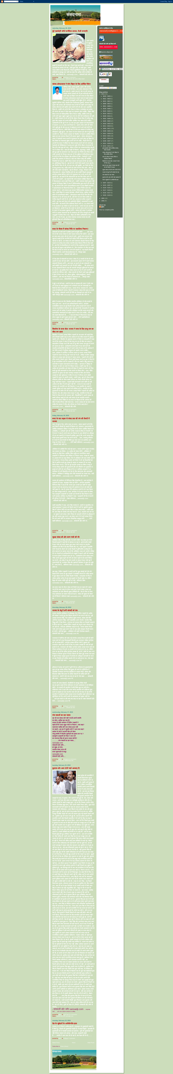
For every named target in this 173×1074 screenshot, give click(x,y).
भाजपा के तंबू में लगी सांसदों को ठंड (64, 610)
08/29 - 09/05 (107, 96)
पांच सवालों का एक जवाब (61, 715)
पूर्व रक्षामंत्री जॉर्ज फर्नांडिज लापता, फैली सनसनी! (70, 31)
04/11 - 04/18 (107, 126)
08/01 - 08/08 (107, 106)
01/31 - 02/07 (107, 185)
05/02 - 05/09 (107, 118)
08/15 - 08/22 (107, 101)
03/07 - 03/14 (107, 138)
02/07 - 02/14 (107, 183)
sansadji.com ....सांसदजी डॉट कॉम (66, 224)
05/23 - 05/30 (107, 111)
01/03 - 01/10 (107, 195)
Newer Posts (56, 1042)
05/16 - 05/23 (107, 113)
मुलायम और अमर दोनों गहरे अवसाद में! (66, 768)
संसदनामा (73, 14)
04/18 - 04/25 (107, 123)
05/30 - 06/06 (107, 108)
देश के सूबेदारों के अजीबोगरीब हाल (64, 1023)
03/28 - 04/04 (107, 131)
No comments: (72, 222)
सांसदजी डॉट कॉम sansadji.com (65, 1016)
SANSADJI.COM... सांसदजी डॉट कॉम (65, 603)
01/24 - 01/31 (107, 187)
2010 (103, 94)
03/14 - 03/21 (107, 136)
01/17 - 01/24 (107, 190)
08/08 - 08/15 (107, 103)
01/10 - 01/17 (107, 192)
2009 (103, 198)
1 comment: (72, 77)
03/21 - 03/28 (107, 133)
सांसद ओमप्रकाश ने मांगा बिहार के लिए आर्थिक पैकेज (71, 84)
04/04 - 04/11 (107, 128)
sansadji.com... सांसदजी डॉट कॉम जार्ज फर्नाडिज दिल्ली (70, 79)
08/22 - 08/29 (107, 98)
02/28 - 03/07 (107, 141)
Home (73, 1042)
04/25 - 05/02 (107, 121)
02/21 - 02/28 (107, 143)
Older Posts (91, 1042)
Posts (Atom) (64, 1046)
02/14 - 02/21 (107, 146)
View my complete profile (106, 210)
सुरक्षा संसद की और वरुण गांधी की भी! (66, 537)
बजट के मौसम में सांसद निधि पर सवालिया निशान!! (70, 229)
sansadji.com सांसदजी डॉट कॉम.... (66, 760)
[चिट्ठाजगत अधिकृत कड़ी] (106, 52)
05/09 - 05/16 (107, 116)
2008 (103, 201)
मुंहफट (102, 207)
